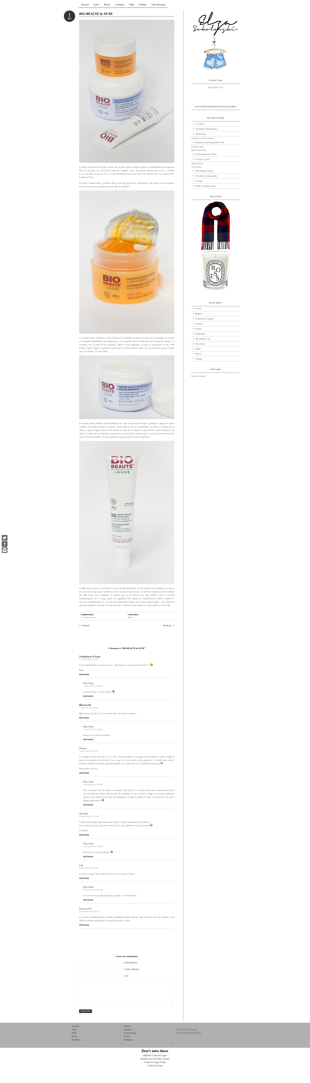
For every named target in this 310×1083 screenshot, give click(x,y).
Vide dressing (158, 4)
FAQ (131, 4)
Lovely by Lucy (202, 159)
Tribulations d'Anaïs (89, 656)
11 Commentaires (88, 617)
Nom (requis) (130, 963)
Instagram (128, 1039)
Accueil (85, 4)
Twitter (127, 1036)
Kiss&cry (168, 625)
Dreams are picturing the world (209, 142)
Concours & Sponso (204, 318)
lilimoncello (85, 705)
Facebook (76, 1039)
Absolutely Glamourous (206, 128)
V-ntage (198, 180)
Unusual (84, 625)
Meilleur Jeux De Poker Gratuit (155, 1058)
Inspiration (200, 333)
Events (198, 328)
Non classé (200, 343)
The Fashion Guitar (204, 170)
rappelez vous (127, 170)
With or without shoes (205, 185)
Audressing (200, 133)
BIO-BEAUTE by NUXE (96, 13)
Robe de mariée (198, 376)
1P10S (198, 308)
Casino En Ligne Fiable (155, 1062)
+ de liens (199, 123)
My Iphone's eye (202, 338)
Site (126, 976)
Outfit (198, 348)
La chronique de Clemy (206, 154)
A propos (119, 4)
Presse (107, 4)
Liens (96, 4)
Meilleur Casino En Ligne (155, 1055)
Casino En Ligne (155, 1065)
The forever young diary (206, 175)
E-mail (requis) (131, 969)
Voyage (198, 358)
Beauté (131, 617)
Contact (142, 4)
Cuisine (198, 323)
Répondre (84, 675)
